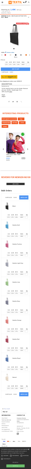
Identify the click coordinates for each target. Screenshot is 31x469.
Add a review (16, 184)
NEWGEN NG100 (5, 86)
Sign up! (5, 411)
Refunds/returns (5, 425)
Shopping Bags (6, 122)
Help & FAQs (4, 427)
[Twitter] (13, 101)
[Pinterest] (17, 101)
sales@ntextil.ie (20, 422)
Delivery (3, 423)
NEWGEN (3, 16)
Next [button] (28, 35)
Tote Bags (14, 122)
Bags (21, 119)
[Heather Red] (5, 55)
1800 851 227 (20, 426)
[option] (15, 34)
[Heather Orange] (26, 55)
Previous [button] (3, 35)
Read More (21, 453)
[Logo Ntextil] (15, 2)
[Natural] (10, 55)
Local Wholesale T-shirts (7, 431)
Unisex (22, 122)
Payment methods (6, 421)
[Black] (16, 55)
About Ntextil (4, 418)
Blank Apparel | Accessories (9, 119)
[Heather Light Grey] (21, 55)
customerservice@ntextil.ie (23, 419)
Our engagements (6, 429)
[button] (23, 2)
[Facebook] (9, 101)
